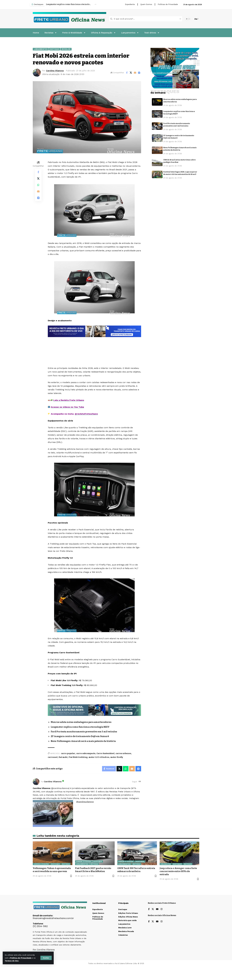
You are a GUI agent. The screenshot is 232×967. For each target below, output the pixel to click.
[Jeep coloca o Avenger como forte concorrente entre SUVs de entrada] (179, 853)
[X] (152, 909)
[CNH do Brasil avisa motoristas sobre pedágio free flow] (157, 162)
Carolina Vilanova (55, 70)
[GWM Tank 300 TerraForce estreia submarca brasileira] (137, 853)
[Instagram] (161, 909)
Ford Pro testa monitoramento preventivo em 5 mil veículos (68, 4)
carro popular (68, 753)
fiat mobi (63, 757)
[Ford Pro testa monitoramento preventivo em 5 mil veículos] (157, 126)
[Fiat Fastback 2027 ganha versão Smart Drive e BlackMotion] (95, 853)
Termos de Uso (12, 961)
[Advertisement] (94, 344)
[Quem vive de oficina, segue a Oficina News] (94, 710)
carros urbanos (123, 753)
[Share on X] (131, 73)
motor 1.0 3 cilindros (99, 757)
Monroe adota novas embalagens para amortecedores (81, 722)
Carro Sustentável (106, 753)
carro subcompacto (85, 753)
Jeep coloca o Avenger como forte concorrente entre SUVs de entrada (178, 871)
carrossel (53, 757)
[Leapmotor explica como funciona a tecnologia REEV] (157, 114)
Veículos (66, 49)
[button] (46, 958)
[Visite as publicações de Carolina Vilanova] (36, 781)
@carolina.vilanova (85, 801)
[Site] (139, 782)
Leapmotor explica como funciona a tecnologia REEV (80, 727)
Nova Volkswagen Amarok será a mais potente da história (83, 741)
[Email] (135, 73)
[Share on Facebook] (127, 73)
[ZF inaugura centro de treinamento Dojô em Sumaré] (157, 138)
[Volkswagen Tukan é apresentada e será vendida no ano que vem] (52, 853)
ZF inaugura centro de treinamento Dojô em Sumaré (80, 736)
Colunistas (166, 864)
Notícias (54, 49)
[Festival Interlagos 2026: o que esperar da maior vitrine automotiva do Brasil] (157, 174)
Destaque (55, 864)
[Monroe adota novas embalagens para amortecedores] (157, 102)
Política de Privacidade (20, 958)
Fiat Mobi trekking (78, 757)
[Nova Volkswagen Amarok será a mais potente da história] (157, 150)
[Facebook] (149, 909)
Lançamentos (41, 49)
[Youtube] (157, 909)
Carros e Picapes (41, 864)
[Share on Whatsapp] (38, 185)
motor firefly (116, 757)
